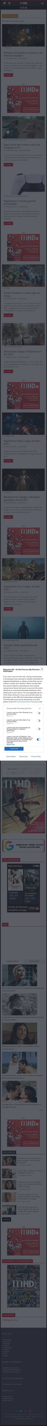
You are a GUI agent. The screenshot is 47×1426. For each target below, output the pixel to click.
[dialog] (23, 713)
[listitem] (23, 708)
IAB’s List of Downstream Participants (26, 702)
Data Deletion (11, 756)
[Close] (43, 670)
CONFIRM (14, 748)
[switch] (38, 713)
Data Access (23, 756)
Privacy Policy (36, 756)
